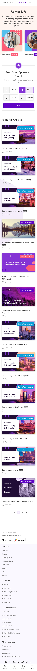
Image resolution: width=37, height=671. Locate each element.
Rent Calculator (7, 595)
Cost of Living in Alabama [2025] (14, 344)
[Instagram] (26, 662)
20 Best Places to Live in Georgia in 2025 (17, 501)
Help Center (6, 636)
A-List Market (6, 619)
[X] (18, 662)
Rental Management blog (10, 629)
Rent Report (6, 602)
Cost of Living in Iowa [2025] (12, 470)
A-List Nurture (6, 622)
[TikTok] (31, 662)
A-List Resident (7, 626)
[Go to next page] (30, 512)
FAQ (3, 572)
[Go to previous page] (6, 512)
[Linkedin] (10, 662)
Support (4, 568)
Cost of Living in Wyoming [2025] (14, 148)
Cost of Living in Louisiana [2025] (14, 211)
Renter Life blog (7, 599)
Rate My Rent (6, 588)
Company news (7, 558)
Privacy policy (6, 646)
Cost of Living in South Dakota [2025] (16, 180)
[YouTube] (22, 662)
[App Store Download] (7, 540)
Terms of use (6, 649)
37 (18, 513)
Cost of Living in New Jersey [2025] (15, 407)
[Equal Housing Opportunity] (6, 662)
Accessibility (6, 653)
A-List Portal (6, 612)
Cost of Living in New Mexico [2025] (15, 376)
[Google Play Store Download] (19, 540)
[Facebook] (14, 662)
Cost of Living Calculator (10, 592)
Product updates (7, 561)
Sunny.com (5, 565)
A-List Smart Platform (9, 615)
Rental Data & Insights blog (11, 633)
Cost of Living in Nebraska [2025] (14, 439)
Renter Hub (5, 585)
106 (26, 513)
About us (5, 550)
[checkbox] (10, 90)
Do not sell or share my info (11, 656)
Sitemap (4, 575)
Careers (4, 554)
